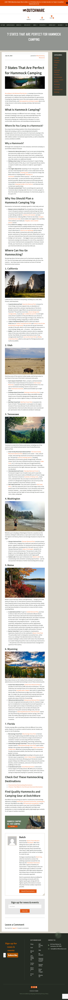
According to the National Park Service (16, 93)
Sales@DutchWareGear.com (58, 949)
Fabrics (34, 25)
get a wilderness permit (29, 314)
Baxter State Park (38, 633)
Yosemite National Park (29, 304)
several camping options (25, 457)
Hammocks (18, 25)
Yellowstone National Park (31, 700)
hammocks (20, 801)
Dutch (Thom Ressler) (33, 840)
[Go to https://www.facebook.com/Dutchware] (32, 987)
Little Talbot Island (29, 757)
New (66, 25)
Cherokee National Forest (31, 471)
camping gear (40, 801)
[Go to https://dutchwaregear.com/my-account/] (42, 18)
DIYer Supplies (42, 25)
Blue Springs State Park (29, 734)
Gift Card (3, 25)
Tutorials (56, 87)
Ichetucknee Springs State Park (27, 745)
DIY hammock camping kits (31, 803)
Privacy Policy (44, 993)
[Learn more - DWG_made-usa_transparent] (58, 935)
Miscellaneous (40, 55)
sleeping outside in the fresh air (24, 184)
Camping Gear (52, 25)
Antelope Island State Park (32, 392)
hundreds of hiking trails (31, 477)
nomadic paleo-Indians (22, 690)
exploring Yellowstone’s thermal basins (28, 711)
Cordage (56, 58)
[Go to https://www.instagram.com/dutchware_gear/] (34, 987)
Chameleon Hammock (33, 863)
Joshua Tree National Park (23, 323)
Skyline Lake (36, 557)
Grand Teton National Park (32, 684)
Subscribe (12, 955)
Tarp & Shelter (27, 25)
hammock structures (17, 388)
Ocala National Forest (28, 767)
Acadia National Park (32, 612)
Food (55, 67)
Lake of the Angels (28, 549)
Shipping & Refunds (35, 993)
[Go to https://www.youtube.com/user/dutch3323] (36, 987)
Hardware (57, 74)
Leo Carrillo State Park (29, 337)
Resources (42, 57)
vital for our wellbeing (26, 230)
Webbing (56, 92)
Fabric (55, 65)
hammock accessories (30, 801)
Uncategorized (58, 89)
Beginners (60, 25)
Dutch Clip (39, 857)
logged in (14, 928)
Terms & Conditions (24, 993)
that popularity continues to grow (29, 101)
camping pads (24, 172)
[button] (25, 911)
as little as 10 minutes (29, 215)
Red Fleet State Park (26, 402)
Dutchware (30, 842)
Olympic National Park (28, 541)
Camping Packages (10, 25)
